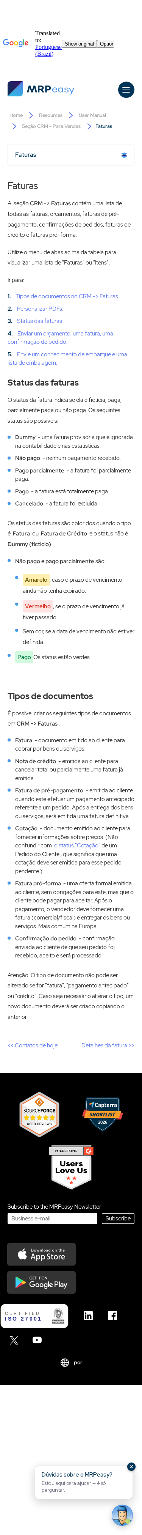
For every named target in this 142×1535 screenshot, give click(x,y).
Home (16, 115)
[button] (83, 1482)
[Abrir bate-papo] (122, 1515)
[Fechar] (131, 1467)
